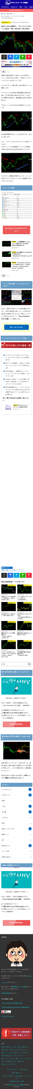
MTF (4, 570)
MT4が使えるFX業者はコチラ (16, 10)
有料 (21, 1061)
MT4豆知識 (23, 1047)
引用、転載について (17, 1072)
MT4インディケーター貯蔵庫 (15, 1084)
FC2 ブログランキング (7, 1016)
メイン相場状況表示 (9, 1061)
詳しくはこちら (15, 327)
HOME (3, 13)
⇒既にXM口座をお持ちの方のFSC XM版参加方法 (15, 1007)
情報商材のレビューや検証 (19, 986)
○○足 (25, 7)
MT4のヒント (6, 845)
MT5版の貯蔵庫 (5, 993)
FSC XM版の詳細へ (16, 724)
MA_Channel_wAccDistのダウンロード (16, 229)
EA (3, 840)
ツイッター (4, 982)
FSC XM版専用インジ (9, 1047)
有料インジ (5, 834)
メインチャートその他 (24, 1058)
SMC (21, 7)
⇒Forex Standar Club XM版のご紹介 (12, 1003)
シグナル (10, 570)
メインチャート (5, 7)
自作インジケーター (8, 829)
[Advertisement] (16, 490)
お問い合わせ (6, 857)
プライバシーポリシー (12, 1069)
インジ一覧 (5, 851)
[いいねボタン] (3, 71)
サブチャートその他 (22, 1052)
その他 (4, 812)
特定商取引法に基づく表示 (17, 1081)
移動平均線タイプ (11, 13)
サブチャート (14, 7)
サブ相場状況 (7, 1055)
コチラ (30, 976)
